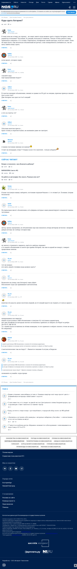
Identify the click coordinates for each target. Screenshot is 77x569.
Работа (16, 2)
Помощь (5, 507)
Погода (31, 2)
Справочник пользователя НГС (13, 456)
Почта (43, 2)
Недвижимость (6, 2)
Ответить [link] (4, 47)
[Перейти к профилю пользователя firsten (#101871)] (4, 187)
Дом (37, 2)
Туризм (50, 2)
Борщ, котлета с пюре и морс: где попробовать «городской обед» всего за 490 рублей (38, 411)
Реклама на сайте (8, 498)
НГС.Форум (5, 17)
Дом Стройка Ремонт (16, 17)
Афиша (57, 2)
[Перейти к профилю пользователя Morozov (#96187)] (4, 141)
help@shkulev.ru (17, 535)
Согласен (71, 12)
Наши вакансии (7, 504)
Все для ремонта (28, 17)
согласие (4, 13)
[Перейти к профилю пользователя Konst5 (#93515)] (4, 339)
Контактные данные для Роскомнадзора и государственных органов (23, 515)
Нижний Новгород (8, 486)
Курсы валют (66, 2)
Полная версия (7, 452)
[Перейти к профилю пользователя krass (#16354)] (4, 31)
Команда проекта (8, 501)
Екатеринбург (7, 483)
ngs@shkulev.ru (26, 531)
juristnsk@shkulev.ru (52, 533)
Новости (23, 2)
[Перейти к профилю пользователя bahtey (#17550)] (4, 55)
